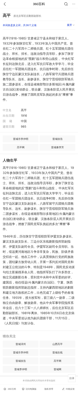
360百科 (39, 4)
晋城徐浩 (57, 138)
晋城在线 (57, 352)
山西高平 (57, 344)
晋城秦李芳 (57, 147)
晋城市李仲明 (20, 138)
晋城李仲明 (20, 369)
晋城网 (57, 369)
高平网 (20, 147)
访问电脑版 (31, 389)
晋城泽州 (21, 344)
